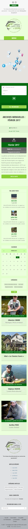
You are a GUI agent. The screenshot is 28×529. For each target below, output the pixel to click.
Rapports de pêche (14, 152)
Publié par (14, 149)
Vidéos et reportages (18, 286)
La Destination (16, 519)
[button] (19, 63)
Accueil (10, 131)
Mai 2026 (15, 478)
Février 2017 (13, 144)
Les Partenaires (7, 519)
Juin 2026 (14, 473)
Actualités (24, 519)
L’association (13, 517)
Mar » (24, 250)
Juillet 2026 (14, 470)
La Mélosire (14, 475)
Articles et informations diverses (11, 284)
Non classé (21, 284)
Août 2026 (14, 467)
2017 (14, 131)
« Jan (4, 250)
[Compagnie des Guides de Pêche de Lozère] (14, 26)
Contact (15, 521)
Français (14, 5)
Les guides (20, 517)
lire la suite (14, 176)
